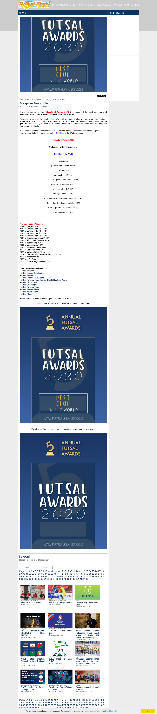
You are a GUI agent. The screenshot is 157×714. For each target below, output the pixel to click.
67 (55, 576)
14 (58, 571)
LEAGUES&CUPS (105, 5)
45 (71, 574)
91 (45, 579)
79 (93, 576)
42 (61, 574)
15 (61, 571)
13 (55, 571)
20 (77, 571)
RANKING (135, 5)
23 (87, 571)
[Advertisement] (124, 78)
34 (36, 574)
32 (30, 574)
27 (99, 571)
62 (39, 576)
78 (90, 576)
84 (23, 579)
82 (102, 576)
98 (66, 579)
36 (42, 574)
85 (26, 579)
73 (74, 576)
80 (96, 576)
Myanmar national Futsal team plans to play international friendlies (87, 661)
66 (52, 576)
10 (46, 571)
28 (102, 571)
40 (55, 574)
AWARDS (118, 5)
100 (73, 579)
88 (36, 579)
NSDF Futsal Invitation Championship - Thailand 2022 (33, 661)
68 (58, 576)
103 (86, 579)
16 (65, 571)
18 (71, 571)
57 (23, 576)
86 (29, 579)
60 (33, 576)
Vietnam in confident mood (32, 602)
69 (61, 576)
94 (54, 579)
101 (77, 579)
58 (27, 576)
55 (102, 574)
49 (83, 574)
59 (30, 576)
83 (20, 579)
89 (39, 579)
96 (60, 579)
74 (77, 576)
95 (57, 579)
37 (46, 574)
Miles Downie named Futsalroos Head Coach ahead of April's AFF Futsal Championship (87, 634)
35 (39, 574)
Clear (45, 567)
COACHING (90, 5)
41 (58, 574)
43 (64, 574)
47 (77, 574)
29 (20, 574)
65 (49, 576)
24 (90, 571)
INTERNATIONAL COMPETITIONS (67, 5)
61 (36, 576)
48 (80, 574)
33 (33, 574)
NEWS (126, 5)
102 (82, 579)
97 (63, 579)
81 (99, 576)
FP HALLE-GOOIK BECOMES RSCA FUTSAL (33, 633)
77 (86, 576)
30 (23, 574)
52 (93, 574)
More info (113, 711)
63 (42, 576)
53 (96, 574)
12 (52, 571)
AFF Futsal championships (60, 602)
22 (83, 571)
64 (46, 576)
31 (27, 574)
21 (80, 571)
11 (49, 571)
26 (96, 571)
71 (68, 576)
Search (27, 567)
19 (74, 571)
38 (49, 574)
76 (83, 576)
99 (69, 579)
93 (51, 579)
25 (93, 571)
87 (33, 579)
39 (52, 574)
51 (90, 574)
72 (71, 576)
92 (48, 579)
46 (74, 574)
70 (64, 576)
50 (86, 574)
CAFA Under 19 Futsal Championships (33, 688)
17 (68, 571)
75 (80, 576)
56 (20, 576)
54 (99, 574)
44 (68, 574)
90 (42, 579)
